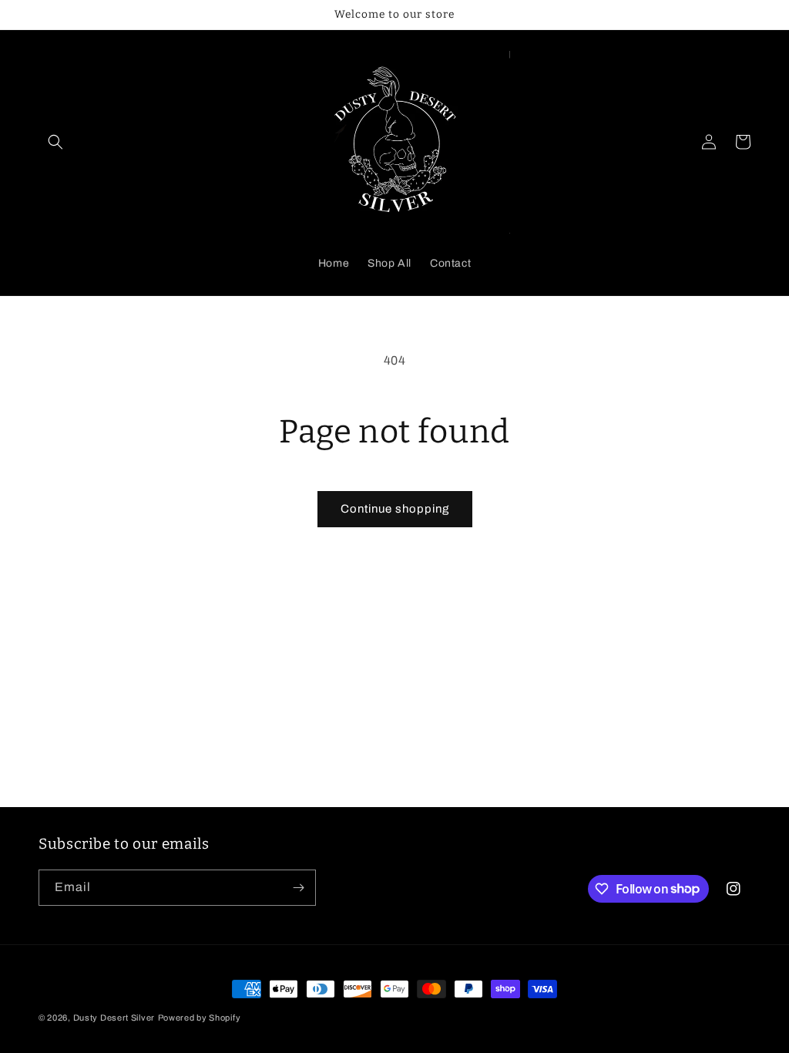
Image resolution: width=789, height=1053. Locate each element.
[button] (55, 142)
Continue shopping (395, 509)
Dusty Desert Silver (114, 1017)
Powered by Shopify (199, 1017)
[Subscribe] (298, 888)
